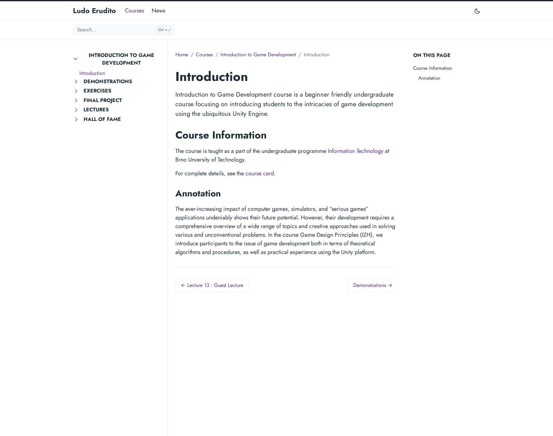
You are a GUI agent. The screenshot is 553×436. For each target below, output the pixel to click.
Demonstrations (108, 81)
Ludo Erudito (94, 10)
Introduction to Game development (121, 59)
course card (259, 173)
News (158, 10)
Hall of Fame (102, 119)
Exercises (97, 90)
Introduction (92, 73)
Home (181, 54)
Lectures (96, 109)
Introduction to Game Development (258, 54)
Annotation (429, 78)
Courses (134, 10)
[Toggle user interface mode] (477, 11)
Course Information (432, 68)
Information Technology (355, 151)
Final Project (103, 100)
